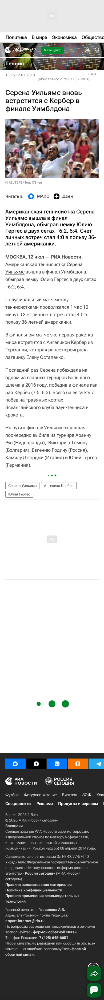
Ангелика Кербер (59, 485)
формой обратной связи (55, 932)
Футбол (12, 794)
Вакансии (14, 826)
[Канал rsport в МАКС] (15, 764)
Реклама (45, 803)
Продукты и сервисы (78, 803)
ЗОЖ (86, 794)
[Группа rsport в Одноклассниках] (78, 764)
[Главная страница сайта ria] (6, 50)
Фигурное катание (40, 794)
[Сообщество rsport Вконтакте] (57, 764)
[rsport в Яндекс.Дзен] (36, 764)
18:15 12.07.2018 (20, 75)
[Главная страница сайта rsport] (32, 50)
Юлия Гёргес (19, 494)
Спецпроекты (18, 803)
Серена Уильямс (22, 485)
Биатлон (69, 794)
